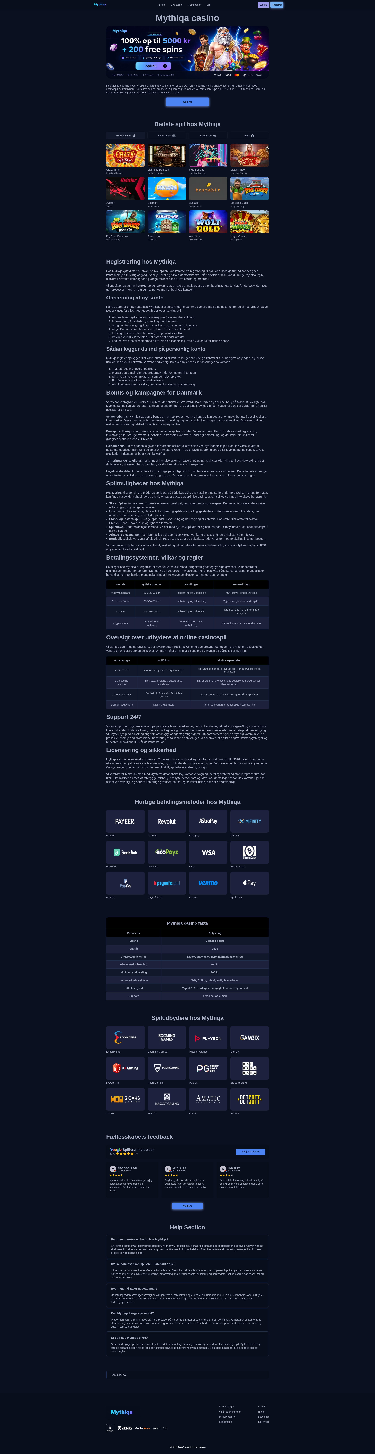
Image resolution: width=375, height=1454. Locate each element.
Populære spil (123, 135)
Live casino (164, 135)
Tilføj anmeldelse (251, 1151)
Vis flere (187, 1206)
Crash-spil (206, 135)
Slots (247, 135)
